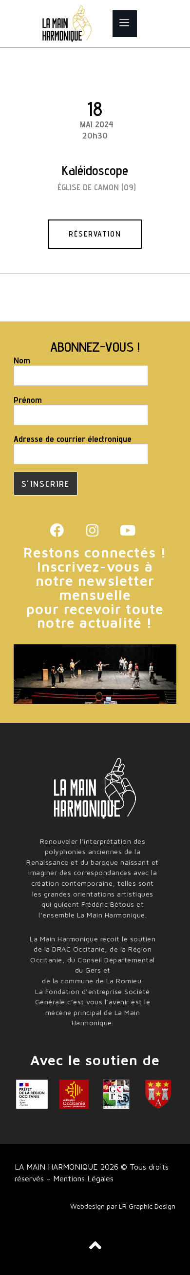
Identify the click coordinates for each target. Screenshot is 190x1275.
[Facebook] (57, 531)
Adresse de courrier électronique (73, 439)
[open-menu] (125, 23)
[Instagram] (92, 531)
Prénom (28, 400)
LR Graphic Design (147, 1206)
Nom (22, 360)
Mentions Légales (82, 1178)
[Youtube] (128, 531)
